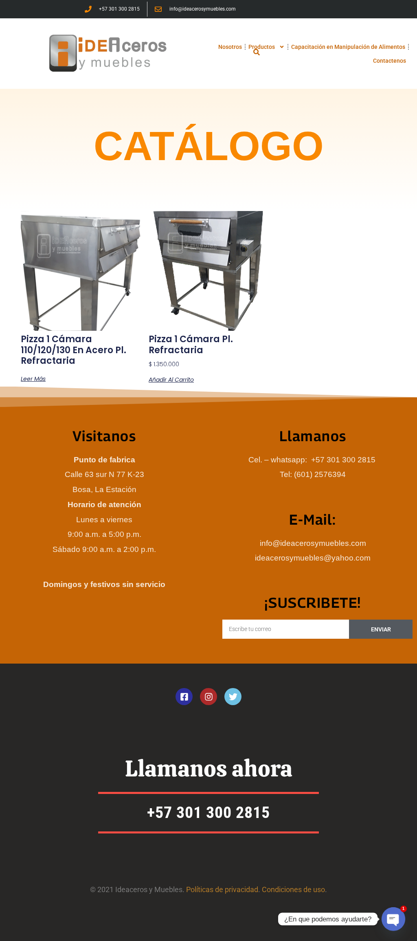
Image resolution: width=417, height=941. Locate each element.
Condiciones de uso (293, 889)
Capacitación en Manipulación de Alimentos (348, 47)
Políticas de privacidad (222, 889)
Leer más (33, 379)
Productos (261, 47)
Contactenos (389, 60)
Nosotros (230, 47)
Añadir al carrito (171, 380)
